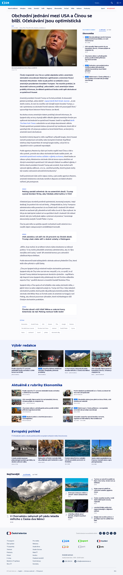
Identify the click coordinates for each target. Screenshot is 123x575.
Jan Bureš (31, 332)
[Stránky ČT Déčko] (65, 547)
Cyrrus (73, 328)
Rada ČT (35, 552)
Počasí (66, 8)
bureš (39, 332)
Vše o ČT (9, 564)
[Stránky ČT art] (81, 547)
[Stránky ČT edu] (100, 547)
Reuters (72, 324)
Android (54, 328)
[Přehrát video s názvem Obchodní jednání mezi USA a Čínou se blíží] (44, 48)
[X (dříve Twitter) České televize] (111, 533)
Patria (22, 332)
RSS (115, 571)
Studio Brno (36, 546)
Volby (30, 8)
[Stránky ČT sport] (83, 541)
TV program (10, 541)
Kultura (79, 8)
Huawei (50, 324)
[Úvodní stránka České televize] (17, 533)
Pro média (36, 541)
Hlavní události (13, 8)
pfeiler (46, 332)
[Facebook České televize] (104, 533)
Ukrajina (22, 8)
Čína (57, 324)
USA (43, 324)
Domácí (36, 8)
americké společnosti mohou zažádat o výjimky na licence (41, 156)
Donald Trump (34, 324)
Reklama (35, 544)
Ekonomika (58, 8)
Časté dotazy (37, 561)
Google (64, 324)
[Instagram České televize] (100, 533)
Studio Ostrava (37, 549)
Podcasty (87, 8)
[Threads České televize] (114, 533)
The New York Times (43, 328)
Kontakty (36, 564)
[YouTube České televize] (107, 533)
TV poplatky (10, 546)
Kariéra (35, 555)
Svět (43, 8)
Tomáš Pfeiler (64, 328)
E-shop (9, 558)
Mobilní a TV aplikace (13, 561)
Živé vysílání (10, 544)
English (20, 571)
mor (13, 26)
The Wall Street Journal (27, 328)
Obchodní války (56, 332)
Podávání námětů (38, 558)
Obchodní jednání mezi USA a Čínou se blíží (23, 68)
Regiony (49, 8)
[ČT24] (5, 3)
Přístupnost (39, 571)
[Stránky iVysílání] (102, 541)
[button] (44, 48)
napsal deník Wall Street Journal (57, 101)
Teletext (9, 549)
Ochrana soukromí (29, 571)
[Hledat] (112, 3)
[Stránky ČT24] (65, 541)
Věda (72, 8)
